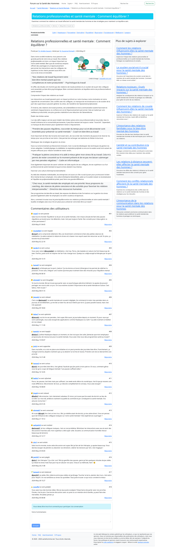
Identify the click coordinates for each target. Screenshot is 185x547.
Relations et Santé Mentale (59, 8)
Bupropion (99, 33)
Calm (54, 33)
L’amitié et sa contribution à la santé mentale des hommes (132, 146)
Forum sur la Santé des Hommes (44, 3)
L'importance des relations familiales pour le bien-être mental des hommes (131, 128)
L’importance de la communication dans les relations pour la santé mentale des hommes (134, 204)
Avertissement (84, 3)
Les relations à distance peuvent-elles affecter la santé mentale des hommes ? (134, 164)
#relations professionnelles (41, 26)
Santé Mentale (42, 8)
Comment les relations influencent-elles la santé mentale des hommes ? (134, 50)
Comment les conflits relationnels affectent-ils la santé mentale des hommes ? (134, 183)
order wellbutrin (108, 542)
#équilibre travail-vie (66, 26)
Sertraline (80, 33)
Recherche (150, 3)
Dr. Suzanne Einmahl (67, 51)
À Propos (94, 3)
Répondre (108, 224)
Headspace (62, 33)
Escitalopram (109, 33)
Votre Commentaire (39, 512)
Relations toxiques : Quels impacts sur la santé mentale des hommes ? (134, 89)
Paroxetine (71, 33)
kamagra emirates (143, 542)
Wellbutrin (119, 33)
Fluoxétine (89, 33)
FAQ (76, 3)
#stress (55, 26)
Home (64, 3)
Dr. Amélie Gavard (44, 51)
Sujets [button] (70, 3)
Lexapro (128, 33)
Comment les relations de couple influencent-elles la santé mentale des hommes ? (134, 109)
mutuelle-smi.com (105, 78)
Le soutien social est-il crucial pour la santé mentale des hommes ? (132, 70)
